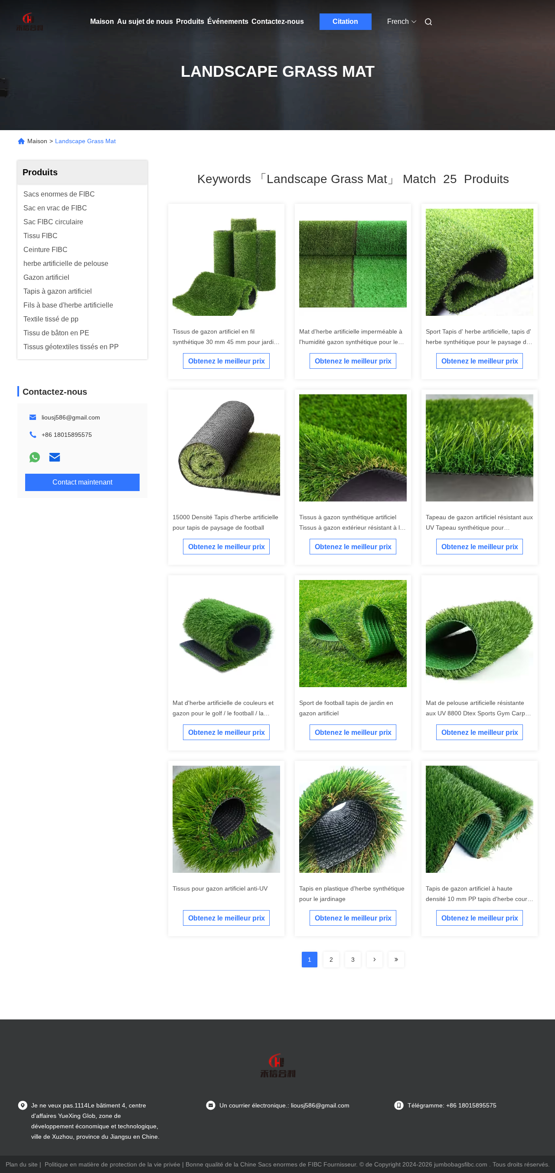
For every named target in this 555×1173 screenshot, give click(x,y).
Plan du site (22, 1164)
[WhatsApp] (35, 457)
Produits (190, 21)
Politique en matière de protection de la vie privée (112, 1164)
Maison (102, 21)
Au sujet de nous (145, 21)
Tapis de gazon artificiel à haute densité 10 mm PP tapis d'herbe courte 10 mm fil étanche (479, 899)
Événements (227, 21)
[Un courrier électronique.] (55, 457)
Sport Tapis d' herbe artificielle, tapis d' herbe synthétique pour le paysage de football (478, 342)
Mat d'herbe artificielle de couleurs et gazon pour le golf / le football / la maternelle (223, 713)
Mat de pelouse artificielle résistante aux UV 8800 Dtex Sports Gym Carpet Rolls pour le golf (478, 713)
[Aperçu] (29, 22)
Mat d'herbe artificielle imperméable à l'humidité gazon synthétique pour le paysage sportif (350, 342)
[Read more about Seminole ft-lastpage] (396, 959)
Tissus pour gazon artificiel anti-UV (220, 888)
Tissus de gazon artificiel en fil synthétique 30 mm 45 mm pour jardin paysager (225, 342)
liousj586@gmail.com (71, 417)
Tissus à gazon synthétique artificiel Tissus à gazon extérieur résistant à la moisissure (351, 527)
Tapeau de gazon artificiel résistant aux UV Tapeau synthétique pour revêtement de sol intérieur (479, 527)
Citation (345, 21)
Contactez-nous (277, 21)
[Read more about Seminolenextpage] (374, 959)
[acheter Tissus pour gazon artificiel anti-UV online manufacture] (226, 819)
